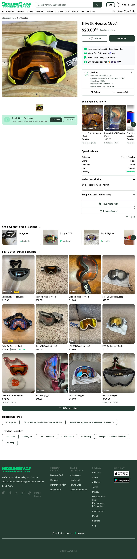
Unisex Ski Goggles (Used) (13, 297)
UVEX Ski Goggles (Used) (79, 346)
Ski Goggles (22, 18)
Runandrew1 (8, 292)
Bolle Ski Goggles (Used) (79, 297)
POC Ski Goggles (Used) (112, 346)
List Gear (56, 120)
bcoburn (6, 390)
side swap (9, 443)
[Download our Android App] (124, 480)
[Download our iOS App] (124, 473)
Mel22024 (73, 292)
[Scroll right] (133, 124)
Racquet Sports (88, 11)
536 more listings (70, 408)
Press (95, 516)
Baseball (39, 11)
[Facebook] (10, 494)
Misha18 (107, 390)
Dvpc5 (72, 390)
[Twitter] (23, 494)
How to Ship (75, 485)
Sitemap (96, 520)
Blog (94, 525)
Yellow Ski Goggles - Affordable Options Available (92, 422)
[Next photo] (74, 62)
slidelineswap (67, 436)
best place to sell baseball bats (112, 436)
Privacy (95, 492)
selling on (27, 436)
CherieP (106, 292)
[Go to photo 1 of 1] (39, 107)
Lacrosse (59, 11)
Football (75, 11)
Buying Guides (37, 494)
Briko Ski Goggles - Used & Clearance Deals (43, 422)
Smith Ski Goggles (76, 395)
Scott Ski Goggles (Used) (46, 297)
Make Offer (122, 38)
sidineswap (86, 436)
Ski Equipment (8, 18)
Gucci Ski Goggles (109, 395)
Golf (67, 11)
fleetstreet (74, 341)
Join (133, 4)
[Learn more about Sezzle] (114, 61)
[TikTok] (29, 494)
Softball (49, 11)
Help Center (118, 11)
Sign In (125, 4)
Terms (95, 487)
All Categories (8, 11)
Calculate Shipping (107, 30)
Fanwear (20, 11)
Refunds (54, 480)
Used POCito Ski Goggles (12, 395)
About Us (96, 472)
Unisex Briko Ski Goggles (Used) (92, 134)
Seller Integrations (78, 489)
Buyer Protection (58, 485)
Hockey (30, 11)
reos (5, 341)
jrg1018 (39, 292)
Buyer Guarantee (116, 49)
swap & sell (10, 436)
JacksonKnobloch (89, 128)
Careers (96, 477)
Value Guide (129, 11)
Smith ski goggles (43, 395)
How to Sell (75, 480)
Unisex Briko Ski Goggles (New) (114, 134)
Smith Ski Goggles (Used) (46, 346)
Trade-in (69, 120)
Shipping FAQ (56, 475)
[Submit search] (97, 5)
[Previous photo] (4, 62)
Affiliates (96, 482)
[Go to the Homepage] (16, 5)
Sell (110, 4)
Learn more (7, 486)
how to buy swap (46, 436)
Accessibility (98, 511)
